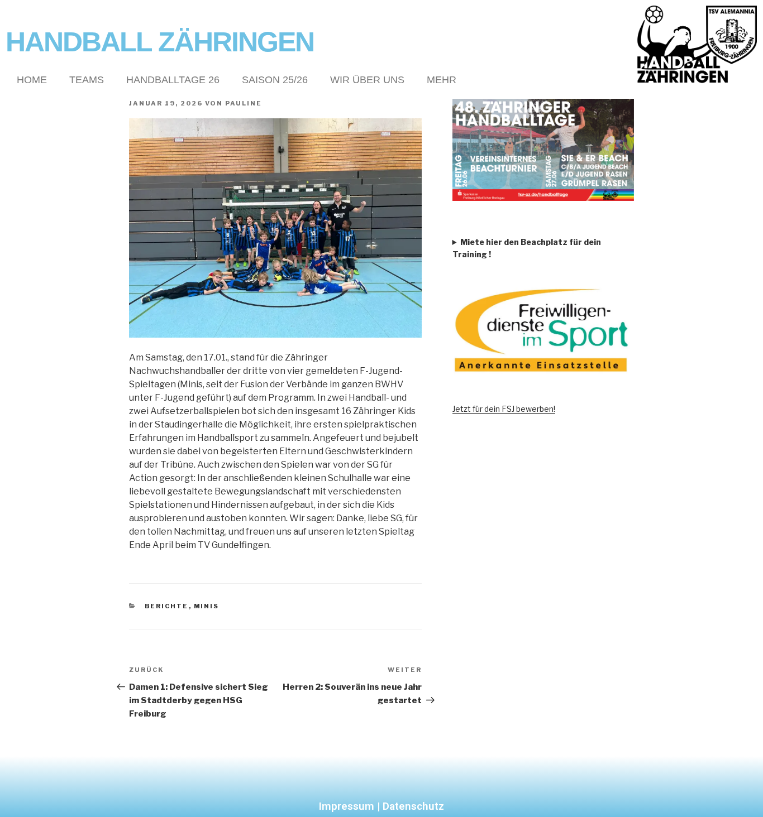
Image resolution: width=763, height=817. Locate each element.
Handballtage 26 (173, 79)
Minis (207, 606)
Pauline (243, 103)
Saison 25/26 (275, 79)
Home (32, 79)
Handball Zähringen (160, 41)
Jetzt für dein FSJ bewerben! (503, 409)
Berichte (167, 606)
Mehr (441, 79)
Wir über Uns (367, 79)
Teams (86, 79)
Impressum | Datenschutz (381, 806)
